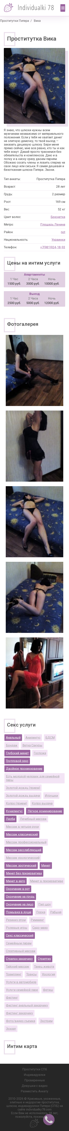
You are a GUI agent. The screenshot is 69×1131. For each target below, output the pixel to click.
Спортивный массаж (20, 951)
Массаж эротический (21, 865)
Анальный (13, 737)
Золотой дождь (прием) (23, 788)
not (63, 232)
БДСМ (50, 737)
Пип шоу (44, 904)
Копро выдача (42, 803)
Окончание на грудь (20, 896)
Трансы (31, 974)
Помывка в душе (18, 912)
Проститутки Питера (14, 21)
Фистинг (12, 997)
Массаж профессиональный (26, 842)
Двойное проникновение (24, 768)
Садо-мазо (40, 928)
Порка (40, 912)
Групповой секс (17, 761)
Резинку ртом (16, 920)
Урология (48, 974)
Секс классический (19, 935)
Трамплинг (13, 974)
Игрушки (51, 795)
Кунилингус (14, 811)
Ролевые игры (16, 928)
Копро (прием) (16, 803)
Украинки (58, 239)
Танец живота (44, 966)
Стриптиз (44, 959)
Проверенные (34, 1080)
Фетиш (48, 990)
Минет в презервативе (46, 881)
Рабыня (55, 912)
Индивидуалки (34, 1075)
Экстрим (46, 1021)
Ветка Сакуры (32, 745)
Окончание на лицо (19, 904)
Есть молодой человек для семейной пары (32, 778)
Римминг (37, 920)
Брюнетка (58, 217)
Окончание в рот (18, 889)
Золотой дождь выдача (23, 795)
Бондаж (11, 745)
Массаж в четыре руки (22, 826)
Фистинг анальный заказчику (27, 1005)
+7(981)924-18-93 (52, 247)
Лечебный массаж (33, 819)
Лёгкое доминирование (45, 811)
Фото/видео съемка (20, 1021)
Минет (45, 865)
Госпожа (40, 753)
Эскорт (11, 1029)
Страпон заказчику (19, 959)
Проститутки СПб (34, 1069)
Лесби (10, 819)
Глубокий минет (17, 753)
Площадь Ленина (52, 224)
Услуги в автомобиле (21, 982)
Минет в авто (15, 881)
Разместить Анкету (34, 1091)
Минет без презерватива (24, 873)
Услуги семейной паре (22, 990)
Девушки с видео (35, 1086)
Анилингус (32, 737)
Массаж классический (22, 834)
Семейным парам (18, 943)
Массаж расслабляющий (23, 850)
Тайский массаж (17, 966)
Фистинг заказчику (19, 1013)
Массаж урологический (22, 858)
